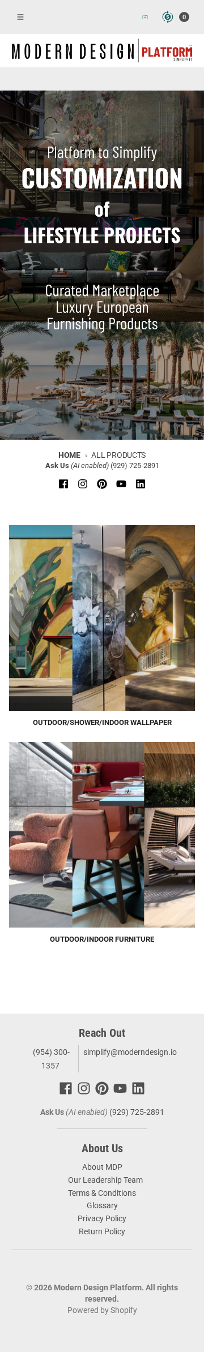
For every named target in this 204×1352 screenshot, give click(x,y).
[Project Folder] (145, 17)
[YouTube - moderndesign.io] (121, 484)
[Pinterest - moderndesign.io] (102, 484)
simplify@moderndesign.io (130, 1052)
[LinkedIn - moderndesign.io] (140, 484)
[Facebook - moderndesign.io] (63, 484)
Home (69, 455)
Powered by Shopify (102, 1310)
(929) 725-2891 (134, 465)
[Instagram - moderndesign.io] (82, 484)
